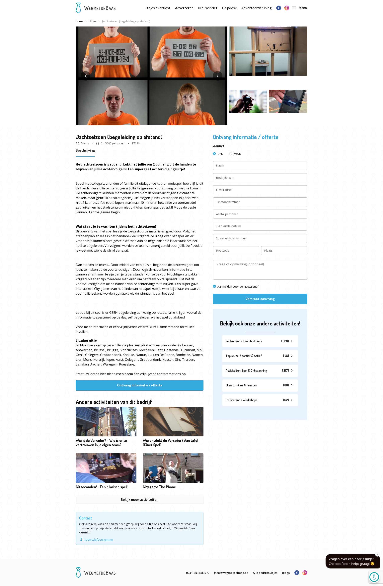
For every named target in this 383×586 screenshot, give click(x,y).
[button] (151, 75)
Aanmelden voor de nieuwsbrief (237, 286)
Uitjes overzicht (158, 8)
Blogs (286, 573)
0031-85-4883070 (197, 573)
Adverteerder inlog (256, 8)
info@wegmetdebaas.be (231, 573)
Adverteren (184, 8)
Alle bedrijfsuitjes (265, 573)
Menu (303, 8)
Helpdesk (229, 8)
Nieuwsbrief (207, 8)
